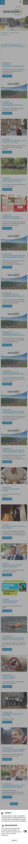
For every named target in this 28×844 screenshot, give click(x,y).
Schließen (14, 840)
